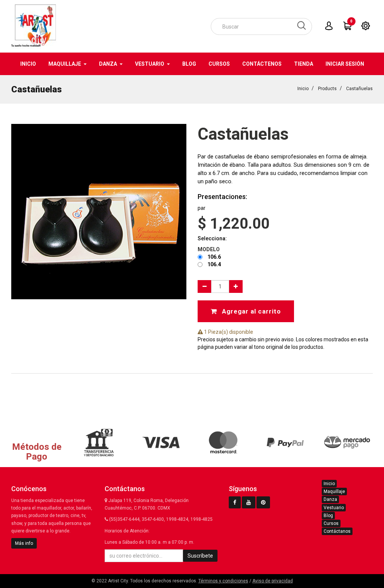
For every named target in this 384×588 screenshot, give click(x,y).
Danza (330, 499)
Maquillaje (334, 491)
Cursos (331, 523)
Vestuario (334, 507)
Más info (24, 543)
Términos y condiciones (223, 580)
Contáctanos (337, 531)
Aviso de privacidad (272, 580)
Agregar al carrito (250, 311)
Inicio (303, 88)
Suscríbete (200, 556)
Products (327, 88)
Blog (328, 515)
